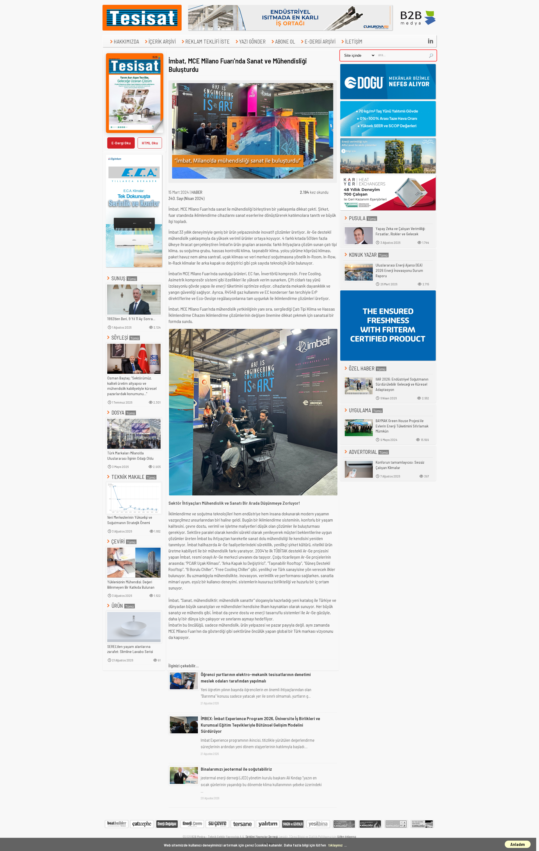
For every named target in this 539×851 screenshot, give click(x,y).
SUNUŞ (118, 278)
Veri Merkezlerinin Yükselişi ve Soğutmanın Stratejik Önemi (129, 520)
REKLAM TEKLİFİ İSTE (207, 41)
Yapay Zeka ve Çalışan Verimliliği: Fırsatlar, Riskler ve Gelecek (400, 231)
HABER (196, 192)
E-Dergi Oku (121, 142)
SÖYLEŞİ (119, 337)
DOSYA (117, 412)
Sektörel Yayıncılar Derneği (262, 836)
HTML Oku (150, 142)
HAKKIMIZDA (126, 41)
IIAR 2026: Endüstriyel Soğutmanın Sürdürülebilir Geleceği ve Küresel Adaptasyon (402, 384)
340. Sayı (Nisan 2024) (186, 198)
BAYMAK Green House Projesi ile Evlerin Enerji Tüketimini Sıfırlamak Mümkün (402, 425)
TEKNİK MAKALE (128, 477)
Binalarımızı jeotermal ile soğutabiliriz (236, 769)
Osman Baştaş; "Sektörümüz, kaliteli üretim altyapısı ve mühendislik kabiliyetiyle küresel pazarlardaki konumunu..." (132, 386)
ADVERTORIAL (363, 452)
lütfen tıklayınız (346, 836)
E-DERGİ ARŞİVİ (320, 41)
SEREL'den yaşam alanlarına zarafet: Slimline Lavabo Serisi (130, 649)
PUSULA (357, 218)
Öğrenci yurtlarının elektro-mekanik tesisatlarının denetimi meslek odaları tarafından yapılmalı (256, 677)
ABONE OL (285, 41)
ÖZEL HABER (362, 368)
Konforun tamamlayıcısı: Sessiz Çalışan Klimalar (400, 465)
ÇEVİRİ (118, 541)
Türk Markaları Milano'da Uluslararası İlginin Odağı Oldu (130, 456)
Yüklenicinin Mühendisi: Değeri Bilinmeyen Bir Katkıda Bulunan (130, 585)
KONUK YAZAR (363, 254)
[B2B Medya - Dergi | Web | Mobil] (418, 28)
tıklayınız (335, 845)
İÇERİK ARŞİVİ (162, 41)
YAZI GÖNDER (252, 41)
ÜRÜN (117, 605)
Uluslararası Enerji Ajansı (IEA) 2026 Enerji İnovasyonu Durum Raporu (399, 270)
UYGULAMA (360, 410)
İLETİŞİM (353, 41)
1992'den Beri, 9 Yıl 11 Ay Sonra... (131, 319)
